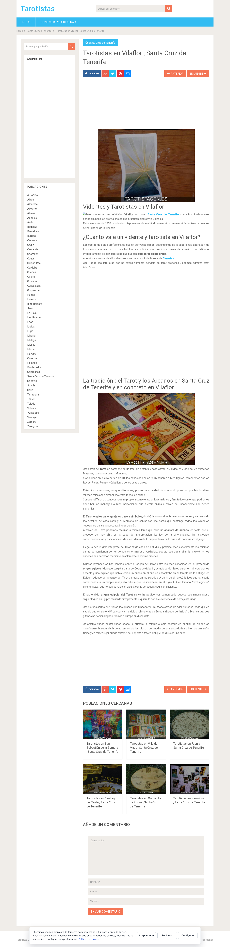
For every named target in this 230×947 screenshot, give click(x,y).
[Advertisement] (146, 105)
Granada (32, 281)
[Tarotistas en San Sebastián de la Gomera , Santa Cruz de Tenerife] (103, 724)
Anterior (176, 73)
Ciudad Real (34, 263)
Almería (31, 213)
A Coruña (32, 195)
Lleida (31, 326)
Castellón (32, 254)
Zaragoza (32, 426)
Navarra (31, 353)
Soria (30, 390)
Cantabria (32, 249)
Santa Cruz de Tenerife (39, 31)
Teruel (31, 399)
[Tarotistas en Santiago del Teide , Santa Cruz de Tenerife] (103, 779)
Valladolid (33, 412)
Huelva (31, 294)
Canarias (168, 258)
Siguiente (197, 73)
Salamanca (33, 371)
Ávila (30, 222)
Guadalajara (34, 285)
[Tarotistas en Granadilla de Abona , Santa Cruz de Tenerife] (146, 779)
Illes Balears (34, 303)
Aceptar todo (146, 935)
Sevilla (31, 385)
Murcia (31, 349)
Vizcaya (32, 417)
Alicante (32, 208)
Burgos (31, 235)
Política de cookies (88, 939)
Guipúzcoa (33, 290)
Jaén (30, 308)
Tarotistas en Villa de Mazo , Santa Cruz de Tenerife (144, 747)
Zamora (31, 421)
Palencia (32, 362)
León (30, 322)
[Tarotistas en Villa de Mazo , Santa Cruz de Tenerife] (146, 724)
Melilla (31, 344)
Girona (31, 276)
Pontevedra (34, 367)
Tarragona (33, 394)
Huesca (31, 299)
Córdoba (32, 267)
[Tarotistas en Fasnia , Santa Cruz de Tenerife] (189, 724)
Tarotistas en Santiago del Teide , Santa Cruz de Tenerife (101, 802)
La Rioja (32, 313)
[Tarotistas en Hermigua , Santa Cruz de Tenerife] (189, 779)
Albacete (32, 204)
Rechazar (167, 935)
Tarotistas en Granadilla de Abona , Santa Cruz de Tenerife (145, 802)
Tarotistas (38, 8)
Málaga (31, 340)
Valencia (32, 408)
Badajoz (32, 226)
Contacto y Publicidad (58, 22)
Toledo (31, 403)
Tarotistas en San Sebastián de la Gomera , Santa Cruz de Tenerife (102, 747)
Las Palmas (34, 317)
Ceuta (30, 258)
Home (20, 31)
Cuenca (31, 272)
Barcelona (33, 231)
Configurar (188, 935)
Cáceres (32, 240)
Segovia (32, 381)
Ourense (32, 358)
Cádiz (30, 245)
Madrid (31, 335)
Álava (30, 199)
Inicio (26, 22)
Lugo (30, 331)
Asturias (32, 217)
